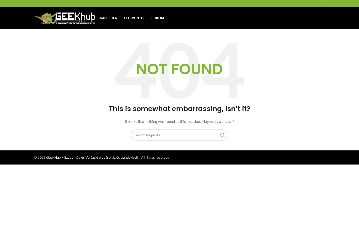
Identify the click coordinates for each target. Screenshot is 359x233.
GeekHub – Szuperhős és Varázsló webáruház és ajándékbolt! (93, 157)
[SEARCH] (222, 135)
